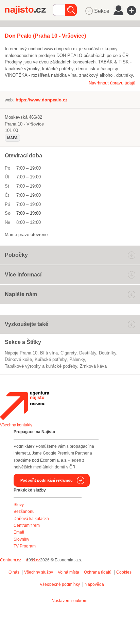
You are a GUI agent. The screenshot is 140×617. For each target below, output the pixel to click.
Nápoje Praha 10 (21, 352)
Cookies (124, 572)
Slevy (19, 504)
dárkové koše (18, 359)
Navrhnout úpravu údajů (112, 82)
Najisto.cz (29, 10)
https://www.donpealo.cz (42, 99)
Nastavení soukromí (70, 600)
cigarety (68, 352)
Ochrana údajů (97, 572)
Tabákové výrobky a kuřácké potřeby (41, 366)
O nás (13, 572)
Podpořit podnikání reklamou (46, 480)
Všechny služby (39, 572)
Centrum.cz (10, 560)
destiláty (87, 352)
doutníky (107, 352)
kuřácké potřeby (51, 359)
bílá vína (49, 352)
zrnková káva (93, 366)
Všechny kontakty (16, 425)
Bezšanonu (24, 511)
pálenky (77, 359)
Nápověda (94, 584)
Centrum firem (27, 525)
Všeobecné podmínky (60, 584)
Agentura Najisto (24, 405)
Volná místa (68, 572)
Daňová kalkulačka (31, 518)
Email (19, 532)
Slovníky (21, 539)
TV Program (25, 546)
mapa (12, 138)
